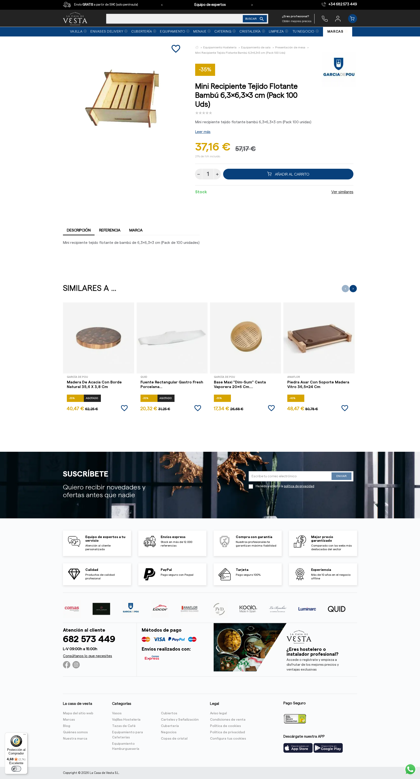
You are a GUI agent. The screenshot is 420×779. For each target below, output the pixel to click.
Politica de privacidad (227, 732)
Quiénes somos (75, 732)
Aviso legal (218, 713)
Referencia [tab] (110, 230)
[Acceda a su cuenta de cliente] (338, 18)
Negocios (168, 732)
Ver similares (342, 192)
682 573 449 (89, 639)
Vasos (117, 713)
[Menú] (24, 735)
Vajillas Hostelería (126, 719)
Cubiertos (169, 713)
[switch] (16, 769)
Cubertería (170, 726)
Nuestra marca (75, 738)
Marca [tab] (136, 230)
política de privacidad (299, 486)
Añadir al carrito (291, 174)
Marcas (69, 719)
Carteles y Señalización (180, 719)
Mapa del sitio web (78, 713)
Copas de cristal (174, 738)
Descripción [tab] (79, 230)
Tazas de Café (124, 726)
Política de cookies (225, 726)
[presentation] (162, 4)
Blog (66, 726)
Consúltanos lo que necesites (87, 656)
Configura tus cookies (228, 738)
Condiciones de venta (227, 719)
